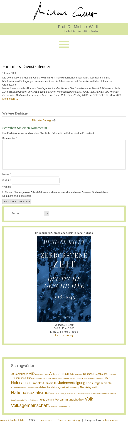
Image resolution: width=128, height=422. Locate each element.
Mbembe (45, 387)
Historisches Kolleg (95, 378)
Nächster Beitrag (41, 120)
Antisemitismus (61, 373)
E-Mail (6, 180)
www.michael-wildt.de (12, 420)
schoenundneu (111, 420)
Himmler (84, 378)
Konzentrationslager (18, 387)
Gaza (68, 378)
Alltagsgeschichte (42, 374)
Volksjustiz (53, 406)
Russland (96, 393)
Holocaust (20, 382)
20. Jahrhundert (19, 374)
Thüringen (33, 400)
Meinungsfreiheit (60, 387)
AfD (32, 374)
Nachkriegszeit (88, 387)
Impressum (46, 420)
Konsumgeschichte (99, 383)
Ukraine (50, 399)
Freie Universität (59, 378)
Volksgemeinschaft (30, 405)
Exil (32, 378)
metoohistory (74, 387)
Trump (41, 399)
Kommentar (9, 138)
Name (6, 174)
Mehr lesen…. (10, 98)
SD (114, 393)
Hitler (106, 378)
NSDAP (54, 393)
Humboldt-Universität (43, 383)
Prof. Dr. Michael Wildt (78, 26)
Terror (27, 400)
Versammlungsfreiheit (69, 399)
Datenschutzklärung (69, 420)
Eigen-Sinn (112, 374)
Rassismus (87, 393)
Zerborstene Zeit (64, 406)
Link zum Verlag (64, 335)
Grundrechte (76, 378)
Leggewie (30, 387)
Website (6, 186)
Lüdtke (37, 387)
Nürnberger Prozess (65, 393)
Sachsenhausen (106, 393)
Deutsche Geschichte (95, 374)
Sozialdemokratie (17, 400)
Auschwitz (79, 374)
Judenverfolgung (71, 383)
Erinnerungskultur (21, 378)
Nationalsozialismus (31, 392)
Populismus (78, 393)
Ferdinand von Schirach (43, 378)
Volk (89, 398)
